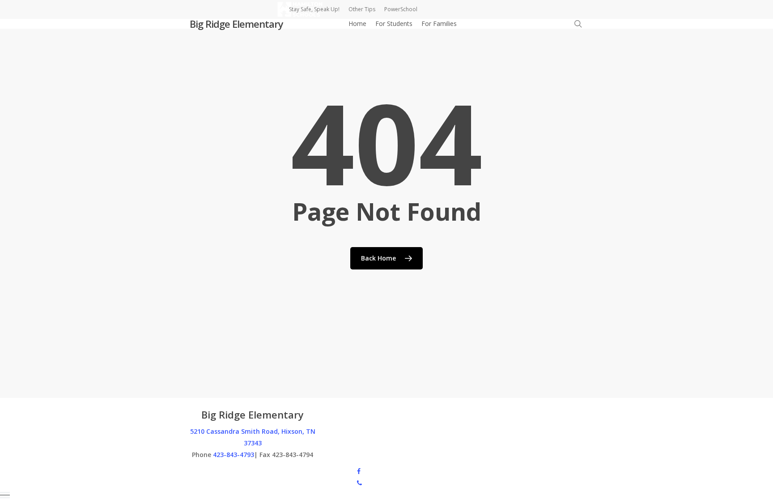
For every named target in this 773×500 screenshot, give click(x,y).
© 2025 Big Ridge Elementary (232, 470)
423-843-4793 (233, 454)
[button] (386, 495)
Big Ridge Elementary (236, 24)
